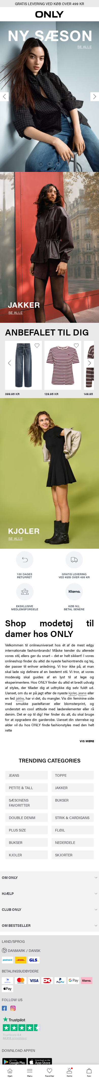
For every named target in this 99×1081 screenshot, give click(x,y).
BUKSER (62, 800)
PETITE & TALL (21, 787)
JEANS (14, 775)
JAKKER (61, 787)
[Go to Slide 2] (49, 164)
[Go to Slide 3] (58, 164)
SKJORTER (63, 854)
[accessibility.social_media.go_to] (4, 1009)
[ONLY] (49, 16)
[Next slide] (94, 96)
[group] (23, 368)
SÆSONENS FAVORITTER (19, 803)
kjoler (73, 692)
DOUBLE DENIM (22, 817)
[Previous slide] (4, 96)
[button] (23, 365)
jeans (82, 692)
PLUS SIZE (17, 829)
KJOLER (15, 854)
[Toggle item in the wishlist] (37, 346)
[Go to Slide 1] (41, 164)
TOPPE (61, 775)
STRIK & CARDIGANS (72, 817)
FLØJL (60, 829)
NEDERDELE (65, 842)
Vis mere (87, 741)
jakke (20, 698)
